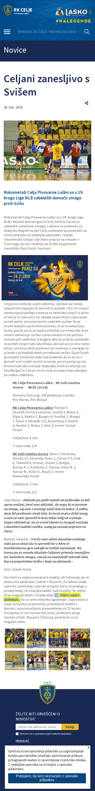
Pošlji (70, 727)
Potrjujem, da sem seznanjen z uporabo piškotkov (47, 778)
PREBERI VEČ (22, 740)
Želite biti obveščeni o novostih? (38, 716)
